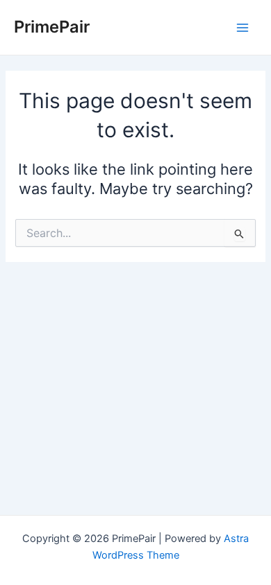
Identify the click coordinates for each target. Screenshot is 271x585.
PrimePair (52, 27)
